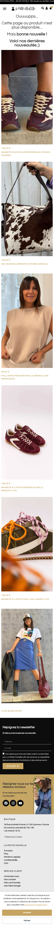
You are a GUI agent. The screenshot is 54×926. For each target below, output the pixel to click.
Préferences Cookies (13, 837)
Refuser (27, 921)
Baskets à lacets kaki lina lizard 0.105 (25, 599)
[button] (4, 8)
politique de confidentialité (36, 905)
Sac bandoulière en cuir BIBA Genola (24, 264)
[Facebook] (6, 803)
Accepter (27, 913)
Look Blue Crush (11, 711)
